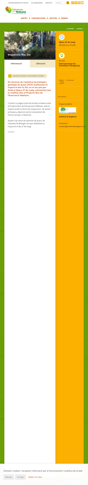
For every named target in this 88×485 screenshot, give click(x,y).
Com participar (38, 18)
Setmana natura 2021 (15, 9)
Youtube (82, 2)
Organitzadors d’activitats (18, 3)
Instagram (79, 2)
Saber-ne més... (35, 477)
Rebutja (8, 477)
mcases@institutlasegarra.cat (72, 126)
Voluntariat (70, 80)
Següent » (80, 29)
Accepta (20, 477)
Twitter (75, 2)
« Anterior (70, 29)
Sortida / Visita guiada (62, 81)
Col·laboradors (37, 3)
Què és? (24, 18)
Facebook (72, 2)
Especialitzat (62, 96)
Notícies (53, 18)
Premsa (64, 18)
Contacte (48, 3)
